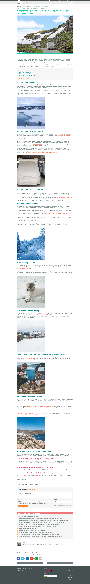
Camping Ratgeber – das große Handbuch (25, 568)
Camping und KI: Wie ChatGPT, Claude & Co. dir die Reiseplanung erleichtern (36, 532)
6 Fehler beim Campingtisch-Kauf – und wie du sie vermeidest (32, 530)
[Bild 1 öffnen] (31, 113)
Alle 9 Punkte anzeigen (23, 78)
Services (55, 0)
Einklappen (69, 70)
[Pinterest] (32, 558)
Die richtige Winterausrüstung (25, 77)
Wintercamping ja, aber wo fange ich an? (28, 75)
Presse (69, 572)
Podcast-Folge (65, 462)
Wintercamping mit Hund (22, 268)
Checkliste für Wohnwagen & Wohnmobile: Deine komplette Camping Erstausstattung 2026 (39, 534)
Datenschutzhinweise (25, 503)
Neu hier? (49, 0)
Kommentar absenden (22, 505)
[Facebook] (18, 558)
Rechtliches (66, 0)
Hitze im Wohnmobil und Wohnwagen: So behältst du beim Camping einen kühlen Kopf (38, 526)
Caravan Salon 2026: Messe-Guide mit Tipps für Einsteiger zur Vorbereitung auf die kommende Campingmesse (43, 520)
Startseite (18, 6)
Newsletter (19, 572)
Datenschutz (70, 579)
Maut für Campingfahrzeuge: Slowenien (27, 528)
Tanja (18, 8)
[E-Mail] (41, 558)
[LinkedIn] (27, 558)
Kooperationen (70, 570)
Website (56, 499)
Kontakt (69, 573)
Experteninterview (22, 475)
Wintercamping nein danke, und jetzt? (27, 73)
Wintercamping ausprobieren (25, 72)
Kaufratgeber (53, 2)
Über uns (60, 0)
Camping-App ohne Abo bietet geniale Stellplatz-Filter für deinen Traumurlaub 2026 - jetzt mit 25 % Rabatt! (42, 522)
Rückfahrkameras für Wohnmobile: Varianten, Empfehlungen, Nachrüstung (62, 562)
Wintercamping (54, 469)
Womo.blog (37, 475)
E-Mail (37, 499)
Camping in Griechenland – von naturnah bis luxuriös (28, 414)
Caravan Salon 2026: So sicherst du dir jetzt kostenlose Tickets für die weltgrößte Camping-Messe (40, 518)
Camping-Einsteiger (23, 6)
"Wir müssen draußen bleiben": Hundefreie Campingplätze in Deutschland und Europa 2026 (39, 524)
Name (19, 499)
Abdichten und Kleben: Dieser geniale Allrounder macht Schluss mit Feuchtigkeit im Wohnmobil (40, 536)
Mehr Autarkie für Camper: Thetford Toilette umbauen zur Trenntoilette (32, 562)
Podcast (66, 2)
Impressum (70, 577)
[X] (23, 558)
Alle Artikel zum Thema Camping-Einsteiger (28, 516)
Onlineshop (60, 2)
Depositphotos (70, 575)
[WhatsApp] (36, 558)
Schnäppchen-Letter (20, 574)
